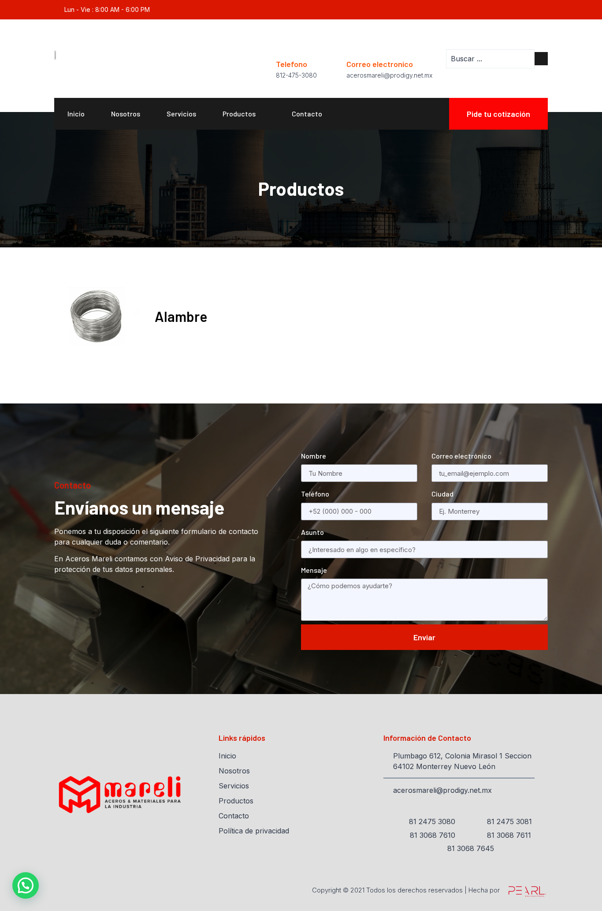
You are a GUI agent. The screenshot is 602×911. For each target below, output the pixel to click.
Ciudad (442, 493)
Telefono (291, 64)
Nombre (313, 456)
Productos (239, 113)
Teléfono (315, 493)
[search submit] (541, 58)
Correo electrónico (461, 456)
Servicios (181, 113)
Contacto (307, 113)
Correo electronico (379, 64)
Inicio (76, 113)
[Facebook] (543, 10)
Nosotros (125, 113)
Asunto (312, 532)
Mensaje (314, 570)
